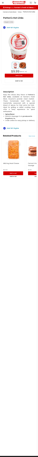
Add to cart (19, 75)
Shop (20, 12)
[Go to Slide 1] (15, 65)
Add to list (19, 81)
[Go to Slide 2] (22, 65)
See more (32, 136)
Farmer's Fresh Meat (9, 12)
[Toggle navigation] (3, 2)
